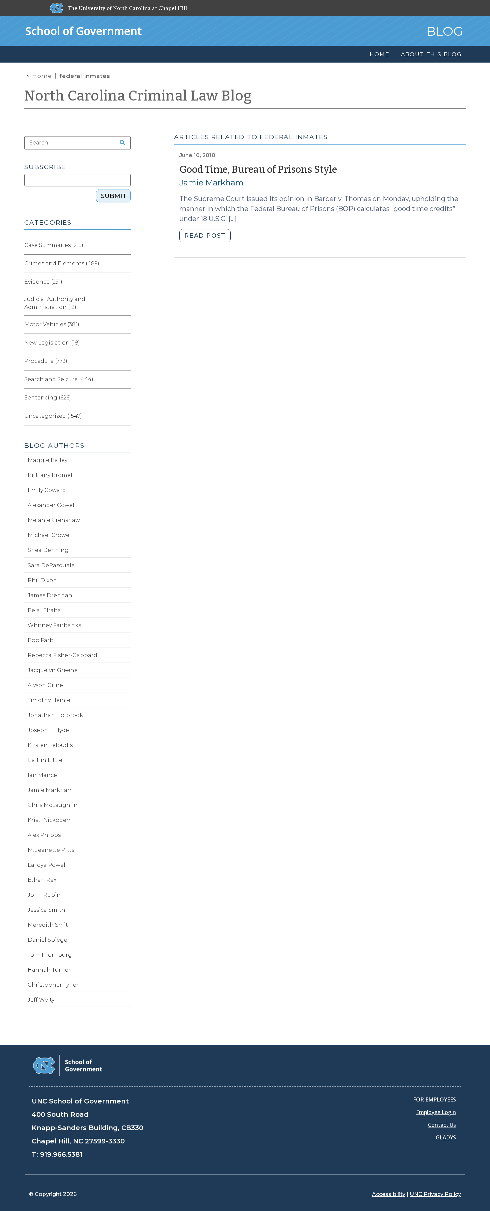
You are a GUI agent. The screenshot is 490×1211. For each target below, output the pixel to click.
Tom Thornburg (50, 955)
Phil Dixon (42, 580)
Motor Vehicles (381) (51, 324)
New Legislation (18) (52, 343)
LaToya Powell (47, 865)
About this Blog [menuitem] (431, 54)
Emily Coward (47, 490)
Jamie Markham (211, 182)
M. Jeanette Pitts (51, 850)
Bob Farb (41, 640)
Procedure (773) (45, 361)
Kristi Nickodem (50, 820)
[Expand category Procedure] (125, 361)
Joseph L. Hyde (48, 730)
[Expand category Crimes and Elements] (125, 264)
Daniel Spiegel (48, 940)
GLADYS (446, 1137)
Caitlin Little (45, 760)
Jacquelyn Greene (53, 670)
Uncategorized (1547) (53, 416)
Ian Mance (42, 775)
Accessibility (388, 1194)
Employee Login (436, 1112)
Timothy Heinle (49, 700)
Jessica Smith (46, 910)
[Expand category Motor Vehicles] (125, 325)
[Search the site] (120, 142)
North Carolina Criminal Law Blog (138, 96)
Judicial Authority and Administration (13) (54, 303)
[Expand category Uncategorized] (125, 416)
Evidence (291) (43, 282)
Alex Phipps (44, 835)
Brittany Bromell (51, 475)
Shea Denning (48, 550)
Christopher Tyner (53, 985)
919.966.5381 (61, 1154)
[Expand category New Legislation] (125, 343)
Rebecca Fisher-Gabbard (62, 655)
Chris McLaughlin (53, 805)
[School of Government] (67, 1065)
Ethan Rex (42, 880)
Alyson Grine (45, 685)
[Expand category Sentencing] (125, 398)
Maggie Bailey (47, 460)
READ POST (204, 235)
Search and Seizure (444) (58, 379)
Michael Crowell (50, 535)
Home (42, 76)
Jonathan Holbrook (55, 715)
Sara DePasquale (51, 565)
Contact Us (442, 1124)
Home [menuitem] (380, 54)
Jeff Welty (41, 1000)
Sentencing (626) (47, 397)
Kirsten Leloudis (50, 745)
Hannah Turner (49, 970)
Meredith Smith (50, 925)
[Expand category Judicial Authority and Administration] (125, 303)
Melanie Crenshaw (54, 520)
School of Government (83, 31)
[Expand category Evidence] (125, 282)
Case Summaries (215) (53, 245)
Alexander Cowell (52, 505)
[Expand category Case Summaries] (125, 245)
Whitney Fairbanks (54, 625)
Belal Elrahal (45, 610)
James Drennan (50, 595)
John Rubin (44, 895)
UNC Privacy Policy (435, 1194)
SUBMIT (113, 196)
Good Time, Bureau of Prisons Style (258, 169)
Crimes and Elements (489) (61, 263)
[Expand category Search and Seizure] (125, 379)
